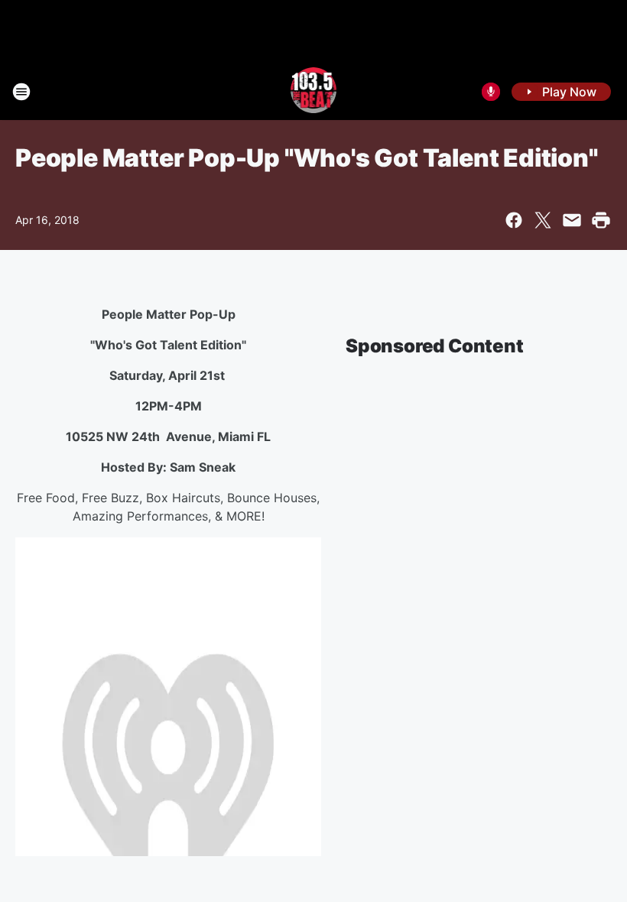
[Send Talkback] (491, 92)
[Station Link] (314, 91)
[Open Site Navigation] (21, 92)
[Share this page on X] (543, 220)
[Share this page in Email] (572, 220)
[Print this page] (601, 220)
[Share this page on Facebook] (514, 220)
